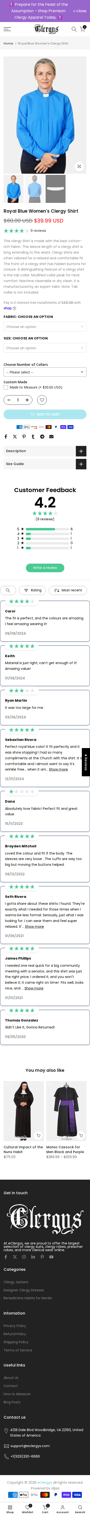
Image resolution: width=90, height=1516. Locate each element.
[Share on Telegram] (42, 435)
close (80, 10)
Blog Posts (12, 1400)
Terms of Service (18, 1348)
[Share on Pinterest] (24, 435)
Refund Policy (15, 1332)
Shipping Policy (16, 1340)
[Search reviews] (8, 588)
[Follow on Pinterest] (42, 1255)
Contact (11, 1384)
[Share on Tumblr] (33, 435)
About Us (11, 1376)
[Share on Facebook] (6, 435)
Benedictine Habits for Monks (28, 1296)
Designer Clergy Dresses (24, 1288)
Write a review (45, 566)
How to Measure (17, 1392)
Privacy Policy (15, 1324)
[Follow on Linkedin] (33, 1255)
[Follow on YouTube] (51, 1255)
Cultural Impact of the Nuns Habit (23, 1148)
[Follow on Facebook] (6, 1255)
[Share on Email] (51, 435)
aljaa (55, 1486)
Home (8, 41)
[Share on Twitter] (15, 435)
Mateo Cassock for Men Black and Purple (65, 1148)
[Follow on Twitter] (15, 1255)
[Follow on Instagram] (24, 1255)
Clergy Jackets (16, 1280)
